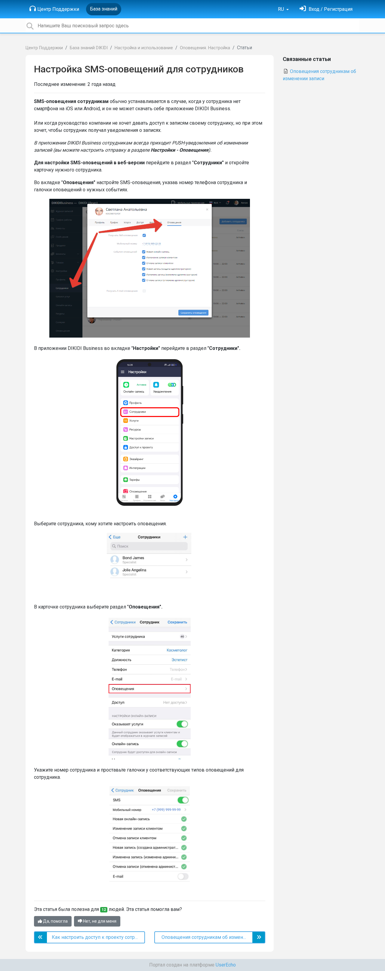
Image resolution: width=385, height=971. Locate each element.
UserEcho (226, 965)
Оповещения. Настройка (205, 47)
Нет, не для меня (99, 921)
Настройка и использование (144, 47)
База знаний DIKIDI (89, 47)
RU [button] (281, 9)
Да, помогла (55, 921)
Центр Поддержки (58, 9)
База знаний (103, 9)
